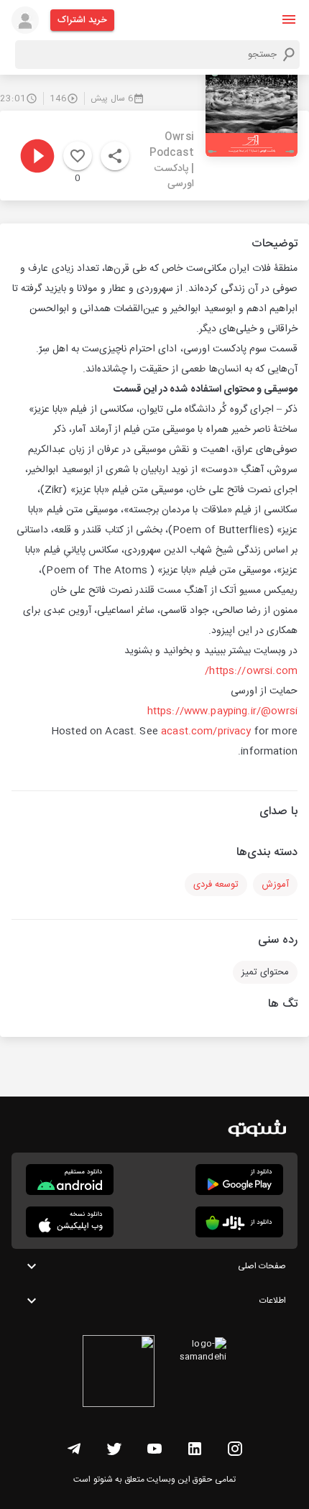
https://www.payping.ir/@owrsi (222, 711)
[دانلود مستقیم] (70, 1179)
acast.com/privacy (206, 731)
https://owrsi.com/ (251, 671)
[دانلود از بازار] (239, 1221)
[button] (289, 19)
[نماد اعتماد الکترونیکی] (118, 1373)
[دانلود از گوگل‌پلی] (239, 1179)
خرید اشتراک (82, 20)
